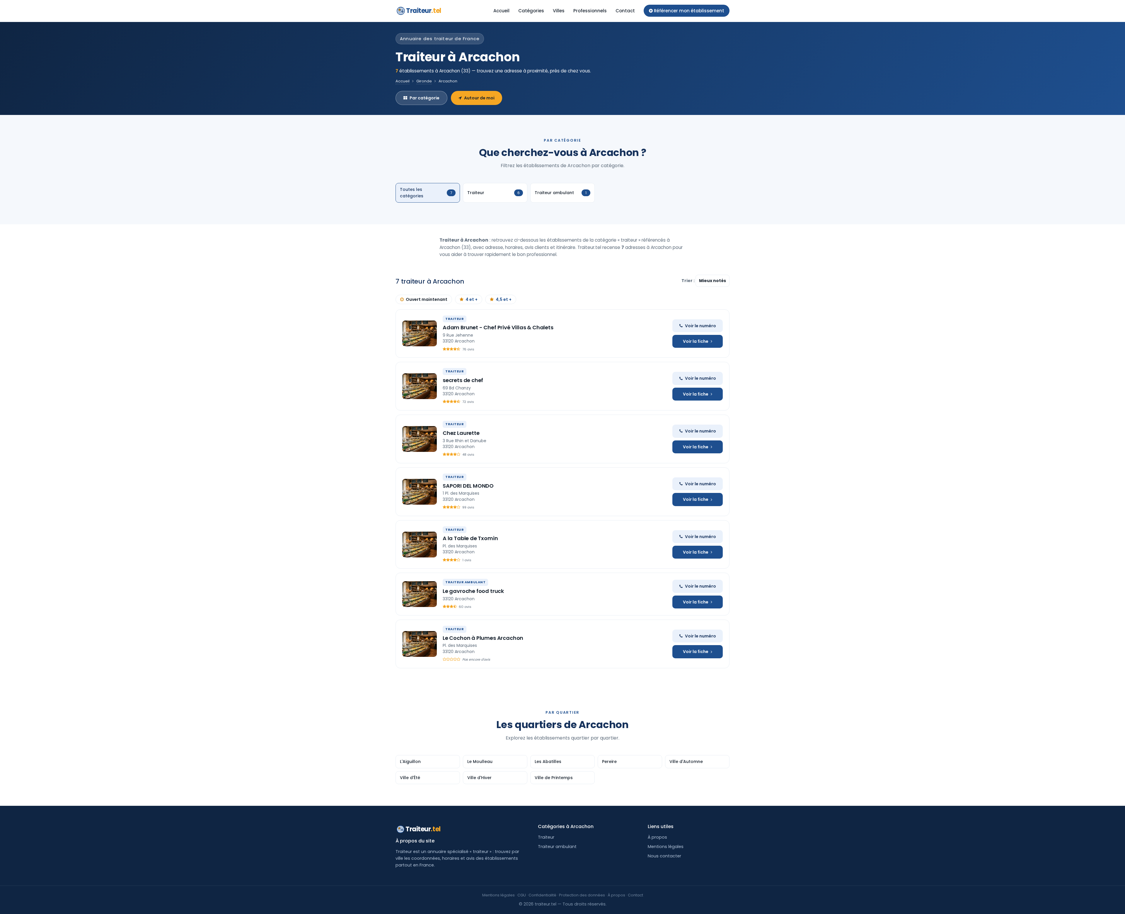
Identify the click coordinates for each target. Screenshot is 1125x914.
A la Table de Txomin (470, 538)
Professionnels (590, 11)
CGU (521, 895)
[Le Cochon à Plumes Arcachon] (419, 644)
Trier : (688, 281)
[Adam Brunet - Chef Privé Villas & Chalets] (419, 333)
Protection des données (582, 895)
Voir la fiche (695, 341)
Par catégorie (424, 98)
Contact (625, 11)
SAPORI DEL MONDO (468, 485)
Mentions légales (665, 846)
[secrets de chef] (419, 386)
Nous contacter (664, 856)
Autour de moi (479, 98)
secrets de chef (463, 380)
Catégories (531, 11)
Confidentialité (542, 895)
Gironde (424, 81)
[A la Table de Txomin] (419, 544)
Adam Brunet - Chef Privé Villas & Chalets (498, 327)
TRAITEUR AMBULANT (465, 582)
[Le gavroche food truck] (419, 594)
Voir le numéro (700, 326)
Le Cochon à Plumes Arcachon (483, 638)
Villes (559, 11)
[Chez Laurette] (419, 439)
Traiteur (423, 10)
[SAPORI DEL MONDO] (419, 492)
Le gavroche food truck (473, 591)
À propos (657, 837)
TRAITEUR (454, 318)
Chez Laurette (461, 433)
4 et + (472, 299)
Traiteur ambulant (557, 846)
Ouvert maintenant (426, 299)
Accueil (501, 11)
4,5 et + (504, 299)
